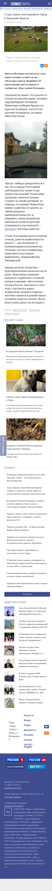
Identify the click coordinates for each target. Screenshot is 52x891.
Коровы (9, 61)
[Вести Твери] (20, 4)
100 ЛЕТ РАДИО (28, 746)
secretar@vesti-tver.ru (12, 788)
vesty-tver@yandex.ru (12, 797)
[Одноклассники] (46, 65)
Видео (27, 720)
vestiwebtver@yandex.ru (13, 806)
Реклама (28, 735)
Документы (30, 730)
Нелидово (35, 57)
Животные (19, 61)
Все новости (27, 594)
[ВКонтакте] (42, 65)
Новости (28, 715)
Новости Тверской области (18, 57)
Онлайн (28, 740)
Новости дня (3, 445)
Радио (27, 725)
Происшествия (31, 61)
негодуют (11, 229)
